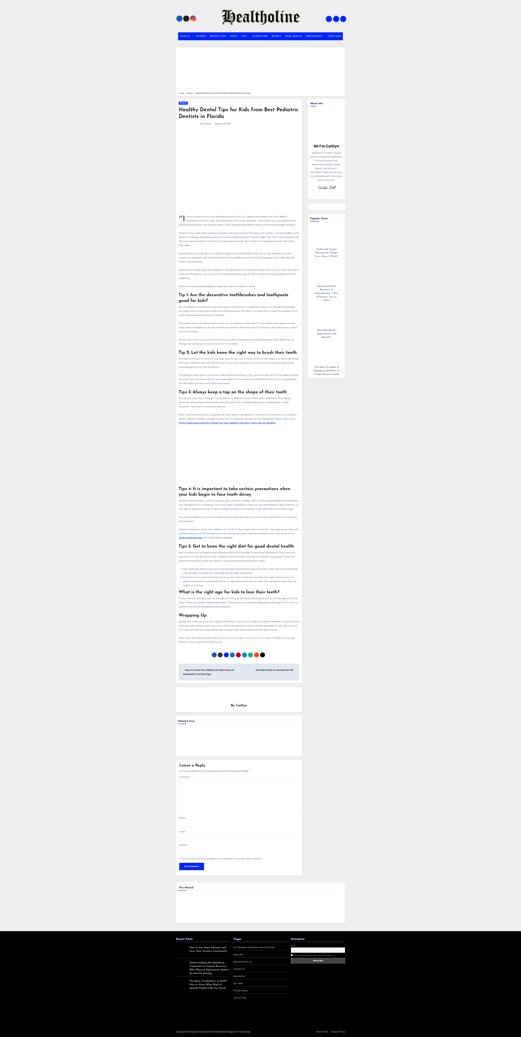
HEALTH (185, 36)
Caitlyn (207, 124)
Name (183, 818)
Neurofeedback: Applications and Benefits (326, 334)
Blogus (230, 1031)
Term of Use (239, 998)
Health (186, 907)
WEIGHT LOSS (218, 36)
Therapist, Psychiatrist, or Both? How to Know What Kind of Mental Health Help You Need (208, 984)
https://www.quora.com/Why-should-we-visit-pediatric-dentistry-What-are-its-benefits (227, 422)
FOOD (233, 36)
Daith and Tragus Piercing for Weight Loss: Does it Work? (326, 253)
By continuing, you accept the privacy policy (313, 955)
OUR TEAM (334, 36)
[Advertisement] (261, 69)
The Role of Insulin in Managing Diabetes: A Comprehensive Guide (326, 371)
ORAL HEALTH (293, 36)
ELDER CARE (260, 36)
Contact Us (239, 969)
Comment (185, 777)
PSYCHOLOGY (314, 36)
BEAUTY (276, 36)
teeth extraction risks (190, 537)
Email (182, 831)
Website (183, 845)
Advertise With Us (242, 962)
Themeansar (244, 1031)
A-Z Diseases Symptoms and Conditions (254, 947)
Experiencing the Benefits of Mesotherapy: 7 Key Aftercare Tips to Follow (326, 293)
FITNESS (201, 36)
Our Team (238, 983)
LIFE (244, 36)
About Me (238, 954)
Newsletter (239, 976)
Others (183, 103)
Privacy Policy (240, 990)
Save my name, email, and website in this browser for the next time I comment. (222, 858)
